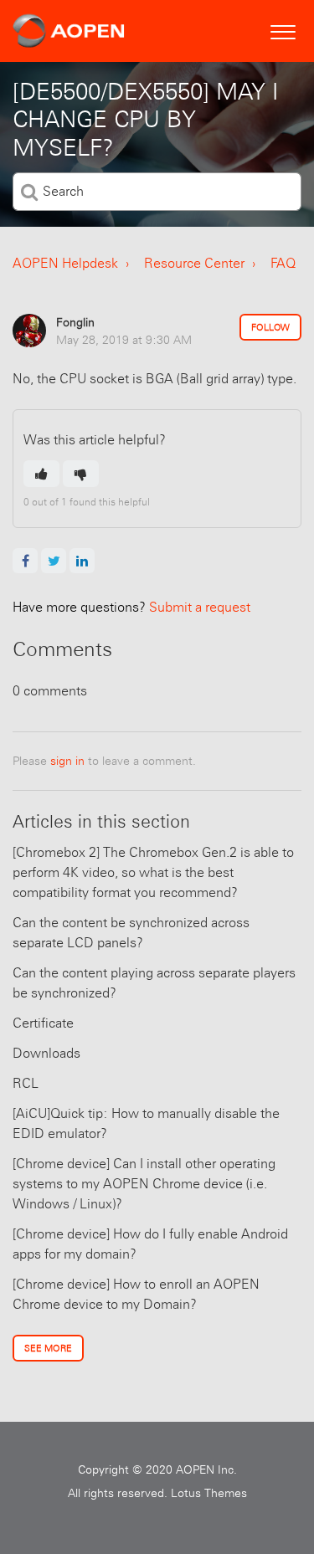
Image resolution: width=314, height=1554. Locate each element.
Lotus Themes (209, 1493)
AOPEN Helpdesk (65, 263)
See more (48, 1348)
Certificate (43, 1023)
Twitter (53, 560)
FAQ (283, 263)
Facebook (25, 560)
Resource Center (194, 263)
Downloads (46, 1053)
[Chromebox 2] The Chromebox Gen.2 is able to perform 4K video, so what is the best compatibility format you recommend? (153, 872)
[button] (282, 29)
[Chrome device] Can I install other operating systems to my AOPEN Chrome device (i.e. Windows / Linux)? (144, 1184)
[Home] (69, 31)
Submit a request (131, 607)
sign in (67, 760)
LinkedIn (82, 560)
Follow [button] (270, 327)
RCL (26, 1083)
